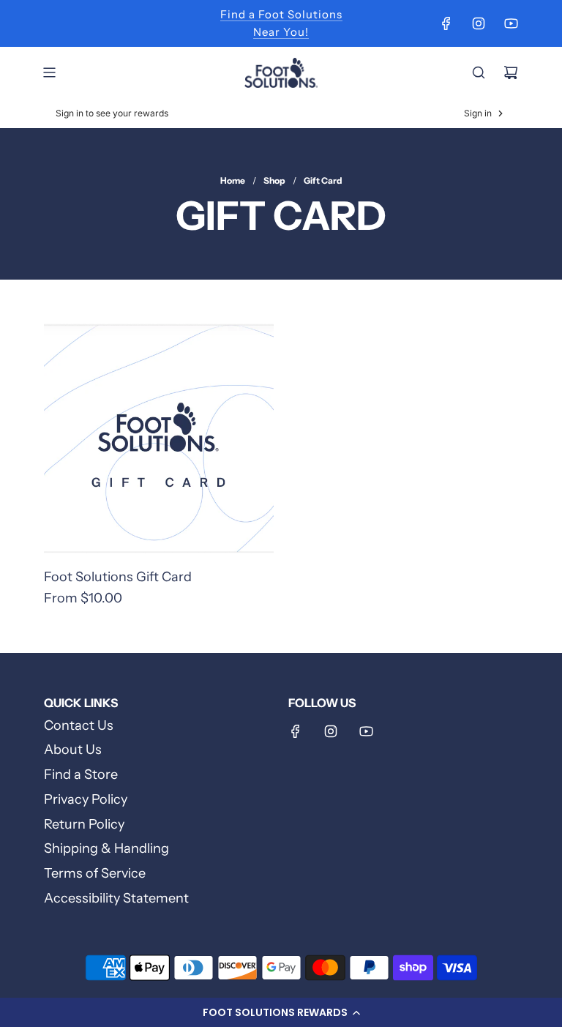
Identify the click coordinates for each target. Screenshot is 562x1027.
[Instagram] (478, 23)
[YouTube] (511, 23)
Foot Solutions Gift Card (118, 577)
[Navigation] (49, 72)
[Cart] (511, 72)
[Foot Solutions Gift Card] (159, 438)
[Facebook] (446, 23)
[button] (281, 1012)
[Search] (478, 72)
